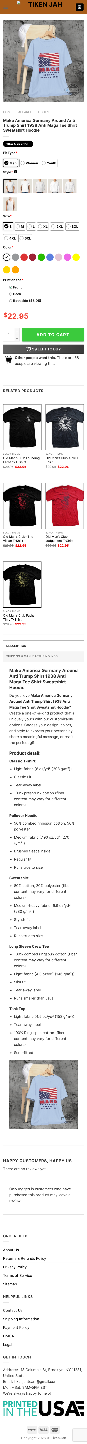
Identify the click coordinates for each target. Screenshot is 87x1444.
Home (7, 112)
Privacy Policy (15, 1267)
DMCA (8, 1336)
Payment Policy (16, 1327)
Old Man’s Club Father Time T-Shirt (19, 617)
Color (8, 247)
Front (17, 287)
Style (9, 172)
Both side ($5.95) (27, 301)
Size (7, 216)
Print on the (13, 280)
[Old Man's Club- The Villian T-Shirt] (22, 505)
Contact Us (12, 1310)
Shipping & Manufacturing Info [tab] (32, 656)
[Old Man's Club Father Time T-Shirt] (22, 584)
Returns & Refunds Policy (24, 1258)
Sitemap (10, 1284)
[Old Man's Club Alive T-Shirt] (65, 427)
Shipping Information (21, 1319)
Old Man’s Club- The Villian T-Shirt (18, 539)
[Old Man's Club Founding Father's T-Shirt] (22, 427)
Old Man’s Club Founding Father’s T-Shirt (21, 460)
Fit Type (10, 153)
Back (17, 294)
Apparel (25, 112)
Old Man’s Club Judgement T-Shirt (59, 539)
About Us (11, 1250)
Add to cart (53, 334)
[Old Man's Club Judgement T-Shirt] (65, 505)
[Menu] (5, 7)
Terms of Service (17, 1275)
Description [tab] (16, 645)
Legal (7, 1344)
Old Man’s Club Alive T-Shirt (63, 460)
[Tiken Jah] (43, 7)
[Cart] (80, 7)
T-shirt (43, 112)
